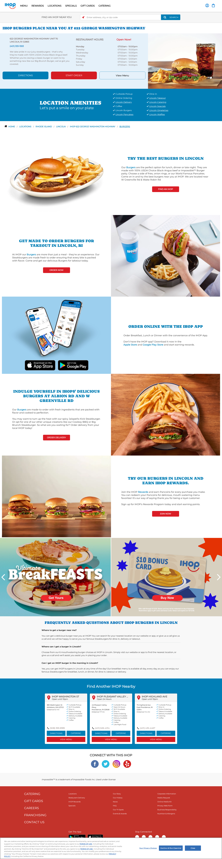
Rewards (143, 492)
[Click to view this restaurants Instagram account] (116, 764)
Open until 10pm (60, 699)
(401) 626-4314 (102, 728)
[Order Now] (213, 5)
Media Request (163, 798)
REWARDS (37, 5)
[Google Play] (77, 837)
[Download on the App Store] (40, 365)
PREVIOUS (3, 577)
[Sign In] (207, 5)
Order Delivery (56, 437)
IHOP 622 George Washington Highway (93, 126)
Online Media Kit (164, 802)
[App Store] (95, 837)
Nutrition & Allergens (166, 814)
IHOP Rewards (74, 802)
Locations (25, 126)
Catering (76, 733)
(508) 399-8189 (57, 728)
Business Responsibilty (167, 810)
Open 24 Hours (104, 699)
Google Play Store (153, 344)
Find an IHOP (165, 189)
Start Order (74, 75)
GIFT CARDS (88, 5)
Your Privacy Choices (148, 848)
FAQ (115, 806)
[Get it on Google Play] (73, 365)
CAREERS (31, 808)
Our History (117, 798)
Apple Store (130, 344)
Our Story (117, 794)
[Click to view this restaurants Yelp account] (127, 764)
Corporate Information (166, 794)
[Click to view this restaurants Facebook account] (95, 764)
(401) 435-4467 (147, 728)
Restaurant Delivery (76, 798)
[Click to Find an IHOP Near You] (83, 17)
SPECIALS (71, 5)
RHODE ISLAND (44, 126)
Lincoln (61, 126)
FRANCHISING (35, 815)
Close (193, 848)
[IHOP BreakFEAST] (55, 577)
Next (219, 577)
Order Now (56, 270)
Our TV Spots (118, 810)
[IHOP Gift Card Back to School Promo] (166, 577)
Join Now (165, 514)
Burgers (124, 126)
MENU (24, 5)
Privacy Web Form (165, 806)
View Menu (122, 75)
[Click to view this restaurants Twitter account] (105, 764)
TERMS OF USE (86, 844)
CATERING (105, 5)
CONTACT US (34, 822)
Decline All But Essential (170, 848)
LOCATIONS (54, 5)
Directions (25, 75)
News (115, 802)
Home (12, 126)
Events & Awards (120, 814)
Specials (71, 806)
